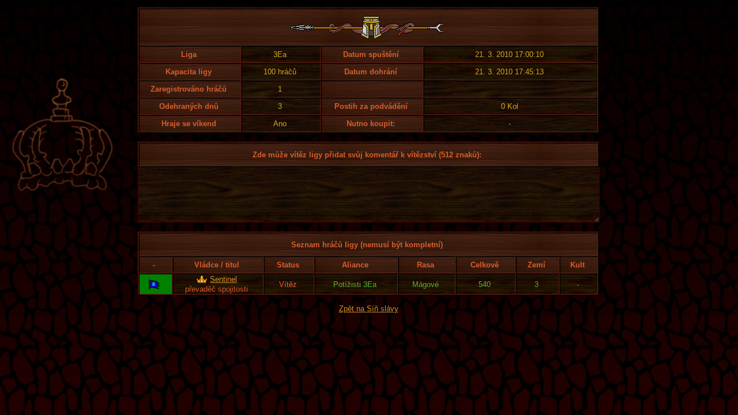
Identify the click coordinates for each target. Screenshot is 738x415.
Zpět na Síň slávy (368, 308)
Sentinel (223, 279)
